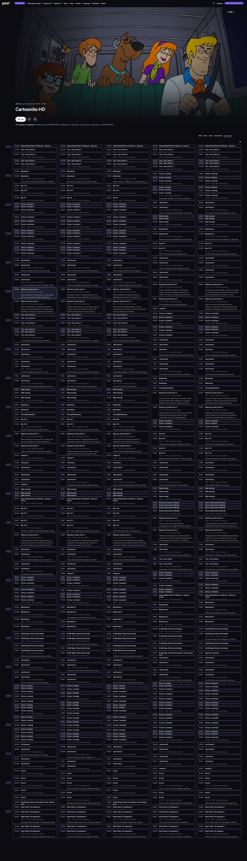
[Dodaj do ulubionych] (29, 119)
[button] (240, 142)
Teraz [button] (205, 136)
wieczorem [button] (218, 136)
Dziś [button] (200, 136)
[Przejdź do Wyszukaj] (214, 3)
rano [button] (210, 136)
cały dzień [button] (228, 136)
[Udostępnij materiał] (35, 119)
